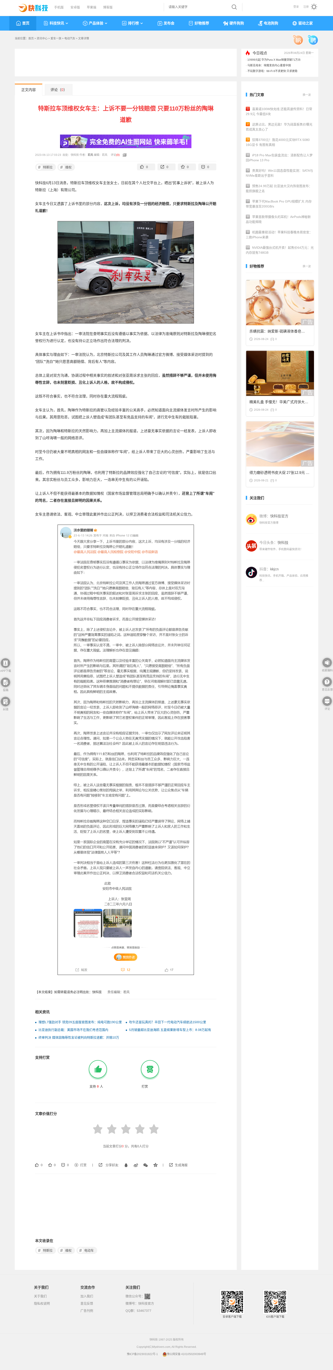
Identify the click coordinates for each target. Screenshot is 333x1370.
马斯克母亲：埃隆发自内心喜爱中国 (269, 65)
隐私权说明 (42, 1303)
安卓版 (75, 7)
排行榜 (133, 23)
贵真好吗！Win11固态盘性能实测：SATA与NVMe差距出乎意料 (279, 173)
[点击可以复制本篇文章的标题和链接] (123, 155)
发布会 (169, 23)
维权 (66, 167)
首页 (25, 23)
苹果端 (91, 7)
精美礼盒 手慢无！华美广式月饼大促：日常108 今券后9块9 (277, 403)
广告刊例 (86, 1310)
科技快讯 (57, 23)
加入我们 (86, 1296)
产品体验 (96, 23)
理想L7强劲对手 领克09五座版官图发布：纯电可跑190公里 (80, 1022)
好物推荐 (202, 23)
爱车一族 (56, 38)
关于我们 (40, 1296)
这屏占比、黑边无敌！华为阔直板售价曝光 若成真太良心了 (279, 127)
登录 (296, 6)
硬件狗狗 (236, 23)
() (118, 155)
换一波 (307, 94)
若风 (90, 155)
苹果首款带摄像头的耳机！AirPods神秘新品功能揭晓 (278, 219)
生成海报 (181, 1165)
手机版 (59, 7)
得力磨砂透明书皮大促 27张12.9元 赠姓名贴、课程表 (279, 474)
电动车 (86, 1250)
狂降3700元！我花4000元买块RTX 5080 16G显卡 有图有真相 (278, 142)
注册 (306, 6)
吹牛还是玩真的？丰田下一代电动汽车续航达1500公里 (167, 1022)
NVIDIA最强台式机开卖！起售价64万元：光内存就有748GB (280, 250)
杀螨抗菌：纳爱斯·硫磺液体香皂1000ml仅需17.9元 (275, 332)
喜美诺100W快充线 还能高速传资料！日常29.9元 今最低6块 (279, 111)
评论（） (59, 90)
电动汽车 (69, 38)
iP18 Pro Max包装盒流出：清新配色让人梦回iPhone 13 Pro (279, 157)
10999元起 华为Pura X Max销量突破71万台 (274, 59)
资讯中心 (42, 38)
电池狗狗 (271, 23)
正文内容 (28, 90)
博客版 (108, 7)
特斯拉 (45, 167)
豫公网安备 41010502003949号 (186, 1354)
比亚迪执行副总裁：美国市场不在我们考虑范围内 (73, 1030)
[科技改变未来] (30, 6)
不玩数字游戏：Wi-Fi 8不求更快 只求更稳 (272, 71)
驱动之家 (305, 23)
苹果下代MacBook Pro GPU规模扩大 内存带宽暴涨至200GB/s (279, 204)
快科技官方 (146, 1303)
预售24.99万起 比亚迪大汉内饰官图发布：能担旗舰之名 (279, 188)
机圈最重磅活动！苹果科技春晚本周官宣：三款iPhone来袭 (279, 234)
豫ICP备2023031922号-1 (142, 1354)
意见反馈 (86, 1303)
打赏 (83, 1165)
